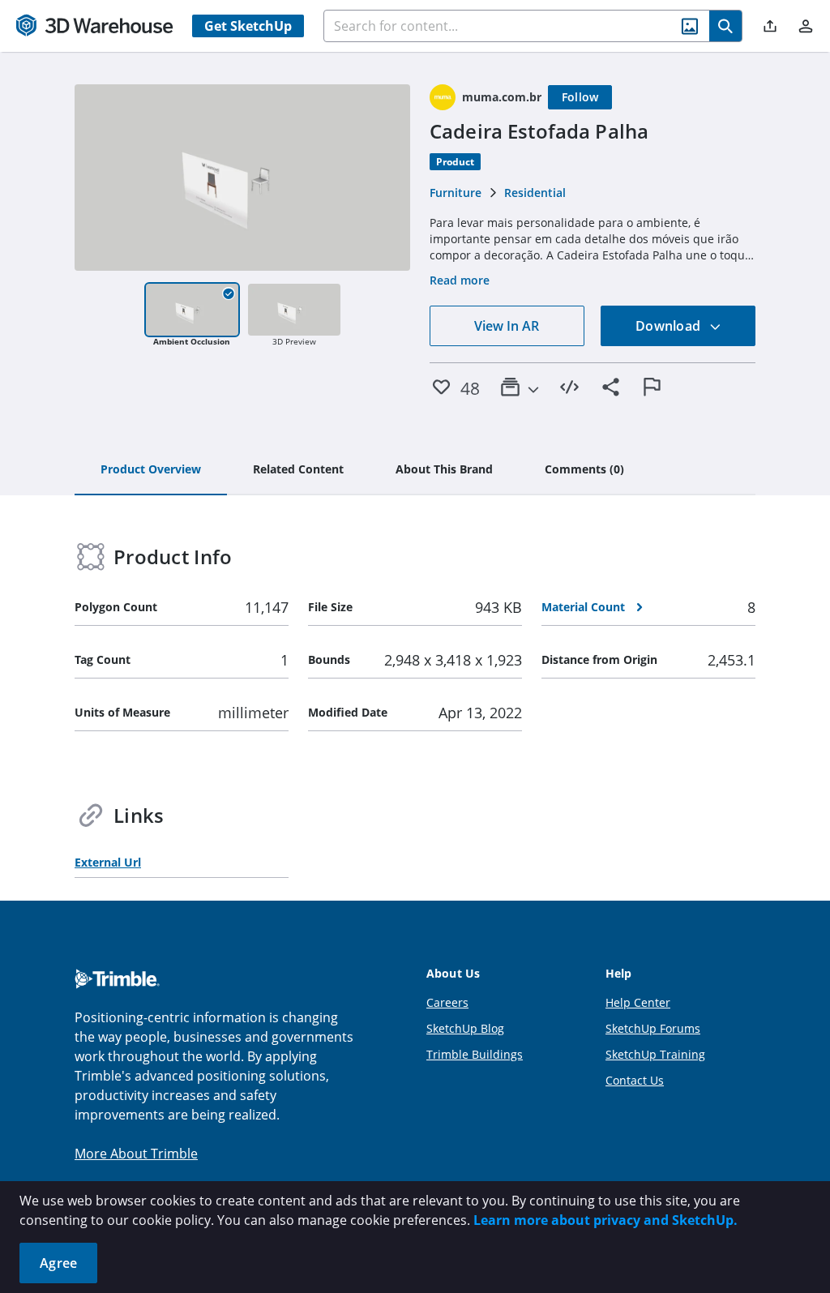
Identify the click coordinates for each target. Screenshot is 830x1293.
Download (669, 326)
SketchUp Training (655, 1054)
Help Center (637, 1002)
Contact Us (634, 1080)
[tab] (151, 470)
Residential (535, 192)
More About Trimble (136, 1153)
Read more (460, 280)
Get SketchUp (248, 26)
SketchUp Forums (652, 1028)
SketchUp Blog (465, 1028)
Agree (58, 1263)
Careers (447, 1002)
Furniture (455, 192)
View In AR (506, 326)
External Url (108, 862)
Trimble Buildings (474, 1054)
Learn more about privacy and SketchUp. (605, 1220)
